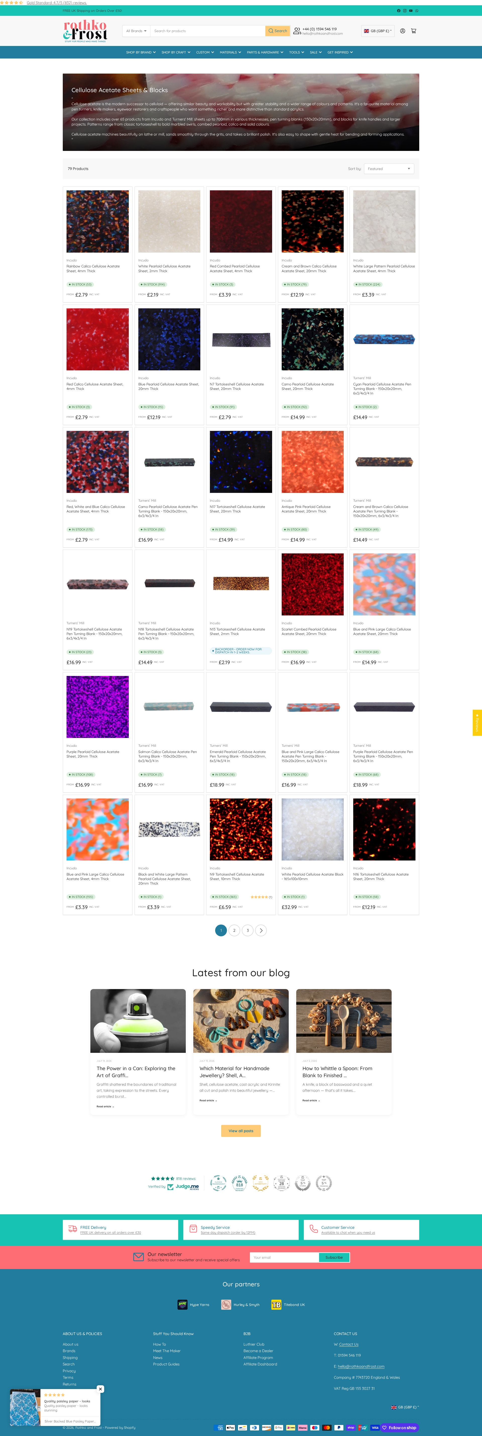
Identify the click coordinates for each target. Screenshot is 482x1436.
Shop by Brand (138, 52)
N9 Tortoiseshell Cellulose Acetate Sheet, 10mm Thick (237, 876)
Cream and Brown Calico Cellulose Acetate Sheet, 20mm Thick (309, 268)
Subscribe (334, 1257)
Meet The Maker (167, 1350)
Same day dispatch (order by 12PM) (228, 1232)
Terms (68, 1377)
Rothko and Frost (88, 1427)
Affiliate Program (258, 1357)
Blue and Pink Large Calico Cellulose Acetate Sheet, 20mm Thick (382, 631)
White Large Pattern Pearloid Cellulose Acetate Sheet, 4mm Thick (384, 268)
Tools (294, 52)
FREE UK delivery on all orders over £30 (110, 1232)
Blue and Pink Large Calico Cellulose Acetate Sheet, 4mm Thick (95, 876)
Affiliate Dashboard (260, 1364)
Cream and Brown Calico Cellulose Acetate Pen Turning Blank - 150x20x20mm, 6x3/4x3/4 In (380, 511)
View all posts (241, 1130)
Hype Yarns (199, 1304)
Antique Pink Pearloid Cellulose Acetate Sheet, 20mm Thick (306, 508)
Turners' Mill (362, 378)
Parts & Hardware (263, 52)
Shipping (70, 1357)
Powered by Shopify (120, 1427)
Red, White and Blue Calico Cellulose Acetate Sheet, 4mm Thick (96, 508)
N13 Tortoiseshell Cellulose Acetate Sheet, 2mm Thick (237, 631)
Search (69, 1364)
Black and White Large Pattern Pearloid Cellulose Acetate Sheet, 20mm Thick (164, 879)
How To (159, 1344)
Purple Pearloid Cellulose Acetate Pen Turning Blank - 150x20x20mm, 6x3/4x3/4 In (383, 756)
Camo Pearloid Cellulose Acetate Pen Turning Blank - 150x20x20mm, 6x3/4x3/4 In (168, 511)
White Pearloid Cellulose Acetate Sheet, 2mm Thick (164, 268)
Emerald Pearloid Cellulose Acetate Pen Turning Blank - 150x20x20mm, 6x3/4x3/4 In (238, 756)
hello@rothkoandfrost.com (361, 1366)
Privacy (69, 1370)
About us (70, 1344)
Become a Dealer (258, 1350)
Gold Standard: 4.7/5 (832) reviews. (57, 2)
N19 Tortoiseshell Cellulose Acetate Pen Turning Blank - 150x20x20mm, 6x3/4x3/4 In (95, 634)
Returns (69, 1384)
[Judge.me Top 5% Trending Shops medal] (324, 1183)
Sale (313, 52)
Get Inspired (338, 52)
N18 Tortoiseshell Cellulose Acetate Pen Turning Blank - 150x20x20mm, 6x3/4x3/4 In (166, 634)
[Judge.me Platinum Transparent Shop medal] (218, 1183)
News (157, 1357)
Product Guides (166, 1364)
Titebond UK (294, 1304)
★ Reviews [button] (477, 723)
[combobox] (221, 31)
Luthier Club (254, 1344)
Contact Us (348, 1344)
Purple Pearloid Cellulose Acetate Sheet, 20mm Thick (93, 754)
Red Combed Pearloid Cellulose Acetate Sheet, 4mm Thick (235, 268)
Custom (203, 52)
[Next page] (261, 930)
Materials (228, 52)
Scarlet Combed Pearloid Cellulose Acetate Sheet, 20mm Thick (309, 631)
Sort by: (355, 168)
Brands (69, 1350)
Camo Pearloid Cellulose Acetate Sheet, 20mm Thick (308, 386)
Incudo (72, 260)
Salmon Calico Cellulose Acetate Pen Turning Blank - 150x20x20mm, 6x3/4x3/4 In (167, 756)
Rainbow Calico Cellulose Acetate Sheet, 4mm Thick (93, 268)
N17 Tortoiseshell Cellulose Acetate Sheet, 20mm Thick (237, 508)
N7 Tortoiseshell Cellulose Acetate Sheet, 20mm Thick (237, 386)
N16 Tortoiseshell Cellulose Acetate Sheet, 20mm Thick (381, 876)
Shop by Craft (174, 52)
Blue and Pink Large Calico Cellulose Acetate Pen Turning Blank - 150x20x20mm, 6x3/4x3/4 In (310, 756)
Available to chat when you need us (348, 1232)
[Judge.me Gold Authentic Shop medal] (261, 1183)
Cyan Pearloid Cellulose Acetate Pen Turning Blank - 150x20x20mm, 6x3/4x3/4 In (382, 388)
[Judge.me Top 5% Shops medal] (303, 1183)
